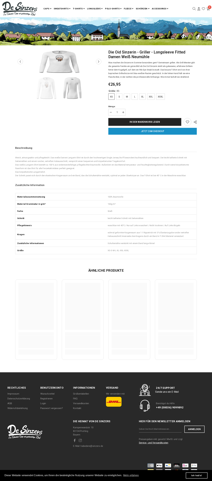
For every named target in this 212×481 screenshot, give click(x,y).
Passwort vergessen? (51, 408)
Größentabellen (81, 393)
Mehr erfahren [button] (131, 475)
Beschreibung (23, 147)
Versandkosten (81, 403)
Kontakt (77, 408)
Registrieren (46, 398)
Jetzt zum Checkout (152, 131)
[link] (36, 342)
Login (43, 403)
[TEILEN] (194, 122)
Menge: (111, 106)
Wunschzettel (47, 393)
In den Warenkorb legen (145, 122)
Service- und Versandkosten (153, 442)
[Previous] (20, 61)
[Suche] (194, 8)
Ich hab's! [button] (196, 475)
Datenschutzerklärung (18, 398)
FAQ (75, 398)
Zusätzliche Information (29, 185)
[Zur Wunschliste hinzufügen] (187, 122)
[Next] (98, 61)
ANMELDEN (194, 429)
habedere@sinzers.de (88, 446)
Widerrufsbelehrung (17, 408)
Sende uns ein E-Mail (167, 391)
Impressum (13, 393)
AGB (9, 403)
